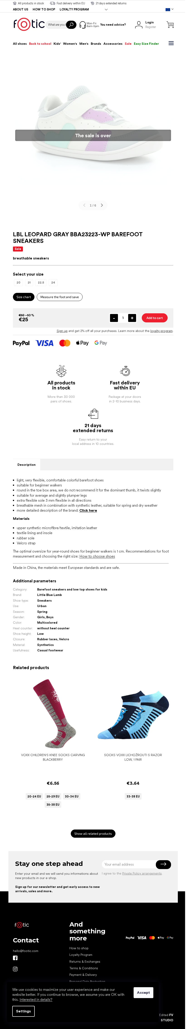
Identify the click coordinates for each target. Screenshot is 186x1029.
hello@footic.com (25, 951)
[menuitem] (20, 43)
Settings (23, 1011)
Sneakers (44, 600)
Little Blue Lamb (49, 595)
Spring (42, 611)
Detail (51, 744)
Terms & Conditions (83, 968)
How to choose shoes (97, 556)
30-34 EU (71, 796)
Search (71, 25)
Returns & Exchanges (84, 961)
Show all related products (93, 833)
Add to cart (155, 318)
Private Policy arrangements (142, 873)
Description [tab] (26, 464)
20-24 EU (34, 796)
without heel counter (53, 628)
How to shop (44, 9)
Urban (41, 606)
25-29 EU (52, 796)
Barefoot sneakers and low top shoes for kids (72, 589)
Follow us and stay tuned (15, 958)
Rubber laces (47, 639)
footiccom (15, 969)
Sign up (62, 331)
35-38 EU (52, 804)
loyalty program (161, 331)
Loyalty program (74, 9)
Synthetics (45, 645)
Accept (143, 992)
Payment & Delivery (83, 975)
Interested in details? (36, 999)
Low (40, 633)
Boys (50, 617)
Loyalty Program (80, 955)
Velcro (64, 639)
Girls (41, 617)
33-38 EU (133, 796)
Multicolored (47, 622)
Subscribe (163, 864)
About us (20, 9)
